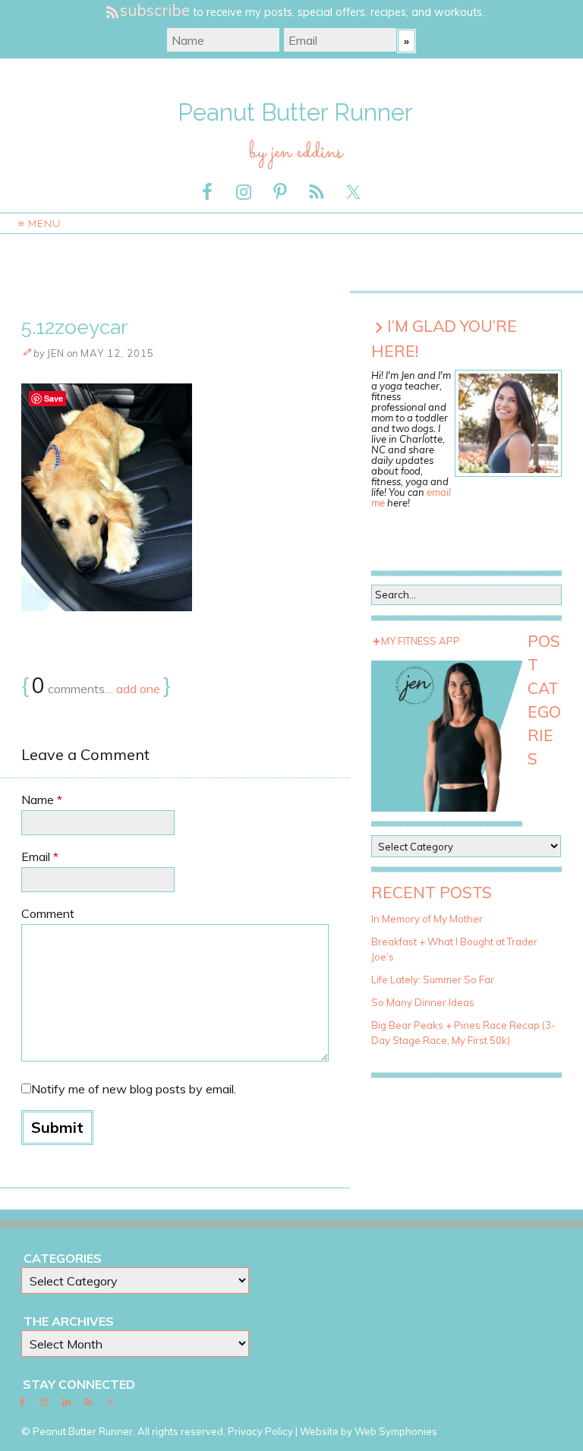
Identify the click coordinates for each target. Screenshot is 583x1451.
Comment (47, 913)
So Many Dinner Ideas (422, 1002)
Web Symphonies (396, 1431)
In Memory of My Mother (427, 919)
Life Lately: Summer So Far (432, 979)
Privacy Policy (260, 1431)
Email (39, 856)
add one (138, 688)
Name (41, 799)
